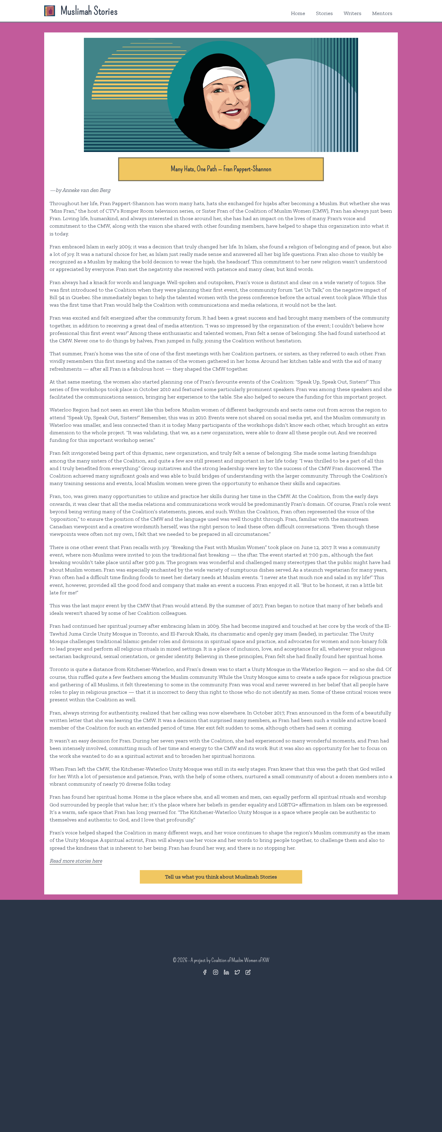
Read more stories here (76, 860)
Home (298, 13)
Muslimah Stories (89, 11)
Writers (352, 13)
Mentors (382, 13)
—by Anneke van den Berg (80, 190)
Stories (324, 13)
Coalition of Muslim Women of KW (240, 960)
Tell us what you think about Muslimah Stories (221, 876)
